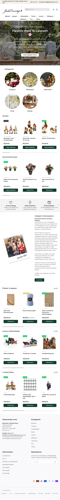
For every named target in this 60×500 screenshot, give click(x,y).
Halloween (48, 89)
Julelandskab (35, 429)
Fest (32, 444)
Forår (12, 111)
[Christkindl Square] (49, 342)
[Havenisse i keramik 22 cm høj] (30, 127)
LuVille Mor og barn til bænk (49, 395)
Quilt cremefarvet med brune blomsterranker (47, 312)
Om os (4, 458)
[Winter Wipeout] (11, 342)
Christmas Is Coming (29, 353)
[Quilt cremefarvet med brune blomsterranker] (49, 299)
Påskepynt (30, 89)
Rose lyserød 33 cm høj (48, 180)
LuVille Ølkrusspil (9, 394)
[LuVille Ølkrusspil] (11, 383)
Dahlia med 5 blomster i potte (11, 180)
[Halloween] (47, 79)
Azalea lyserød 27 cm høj (29, 180)
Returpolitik (5, 470)
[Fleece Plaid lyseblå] (30, 299)
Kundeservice (6, 455)
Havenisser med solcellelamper (9, 139)
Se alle (56, 288)
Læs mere (39, 280)
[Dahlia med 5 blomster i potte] (11, 168)
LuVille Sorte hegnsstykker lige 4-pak (29, 396)
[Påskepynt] (30, 79)
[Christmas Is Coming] (30, 342)
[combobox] (37, 9)
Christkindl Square (48, 353)
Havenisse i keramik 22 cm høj (29, 139)
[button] (56, 9)
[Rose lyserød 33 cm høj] (49, 168)
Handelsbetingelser (8, 464)
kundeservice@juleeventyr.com (48, 2)
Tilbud (38, 19)
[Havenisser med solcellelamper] (11, 127)
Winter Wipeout (9, 353)
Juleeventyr (8, 490)
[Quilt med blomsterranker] (11, 299)
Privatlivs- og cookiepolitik (9, 461)
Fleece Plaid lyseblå (29, 310)
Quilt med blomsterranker (8, 311)
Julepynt (12, 89)
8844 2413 (11, 433)
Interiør (30, 111)
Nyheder (7, 16)
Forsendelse (6, 467)
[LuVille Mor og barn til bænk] (49, 383)
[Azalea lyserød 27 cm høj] (30, 168)
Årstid (33, 432)
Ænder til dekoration (48, 138)
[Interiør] (30, 101)
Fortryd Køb (5, 473)
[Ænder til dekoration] (49, 127)
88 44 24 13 (34, 2)
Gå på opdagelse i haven (30, 55)
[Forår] (12, 101)
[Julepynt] (12, 79)
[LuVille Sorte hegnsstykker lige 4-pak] (30, 383)
